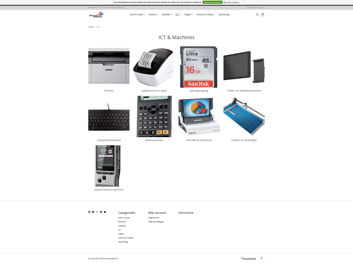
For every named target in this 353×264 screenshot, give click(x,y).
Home (91, 27)
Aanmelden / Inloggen (255, 7)
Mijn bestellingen (156, 221)
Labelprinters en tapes (154, 90)
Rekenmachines (154, 140)
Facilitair (122, 225)
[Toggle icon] (257, 14)
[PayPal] (261, 258)
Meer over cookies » (232, 2)
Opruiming (223, 14)
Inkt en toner (124, 217)
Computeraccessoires (109, 140)
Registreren (153, 217)
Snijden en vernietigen (244, 140)
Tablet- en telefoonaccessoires (244, 90)
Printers (108, 90)
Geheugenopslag (199, 90)
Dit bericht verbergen (212, 2)
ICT (119, 229)
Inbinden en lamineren (199, 140)
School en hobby (125, 237)
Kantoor (122, 221)
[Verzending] (248, 258)
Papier (121, 233)
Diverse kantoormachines (108, 189)
